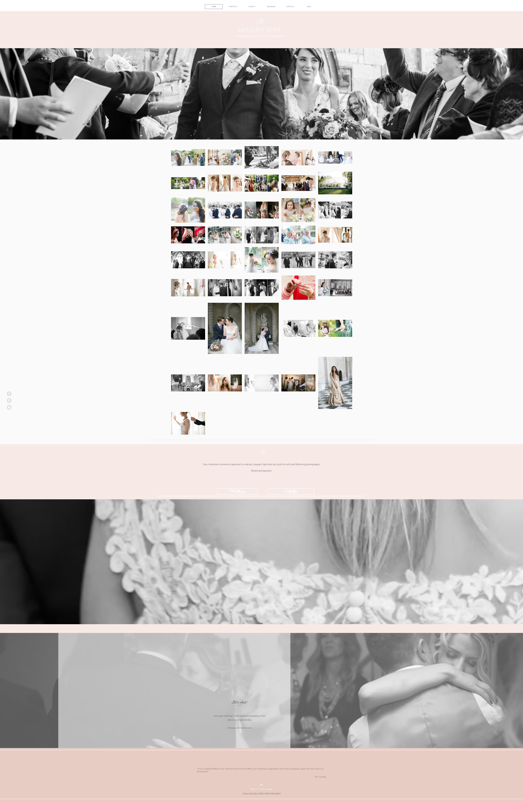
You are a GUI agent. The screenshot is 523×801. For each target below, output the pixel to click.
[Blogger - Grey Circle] (9, 407)
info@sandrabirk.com (239, 727)
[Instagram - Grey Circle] (9, 400)
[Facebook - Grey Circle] (9, 393)
